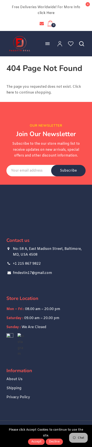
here (10, 92)
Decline (54, 442)
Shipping (13, 388)
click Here (46, 13)
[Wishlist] (68, 43)
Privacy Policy (18, 397)
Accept (36, 442)
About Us (14, 379)
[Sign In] (57, 43)
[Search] (79, 43)
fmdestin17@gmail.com (42, 23)
